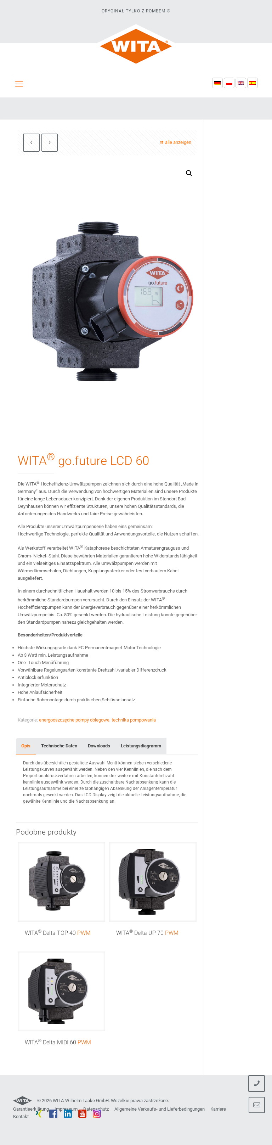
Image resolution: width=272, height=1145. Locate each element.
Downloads (99, 745)
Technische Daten (59, 745)
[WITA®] (136, 46)
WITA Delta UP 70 (147, 933)
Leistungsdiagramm (141, 745)
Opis (25, 745)
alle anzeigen (178, 142)
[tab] (26, 746)
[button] (189, 173)
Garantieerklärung (31, 1109)
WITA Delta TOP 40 (58, 933)
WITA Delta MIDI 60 (58, 1042)
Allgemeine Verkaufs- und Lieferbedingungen (159, 1109)
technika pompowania (134, 720)
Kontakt (21, 1116)
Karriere (218, 1109)
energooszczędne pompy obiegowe (74, 720)
